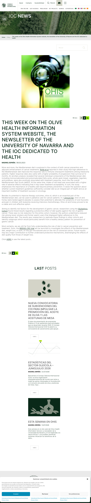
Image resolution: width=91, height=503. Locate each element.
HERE (9, 239)
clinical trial (69, 198)
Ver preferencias (74, 494)
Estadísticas (69, 8)
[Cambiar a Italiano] (85, 8)
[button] (87, 479)
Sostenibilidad (39, 3)
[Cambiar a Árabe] (76, 8)
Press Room (43, 8)
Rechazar (45, 494)
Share (75, 118)
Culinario (29, 3)
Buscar (52, 3)
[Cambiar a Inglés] (79, 8)
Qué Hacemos (34, 8)
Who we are (24, 8)
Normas (61, 8)
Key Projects (53, 8)
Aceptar (16, 494)
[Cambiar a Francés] (82, 8)
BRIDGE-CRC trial (27, 228)
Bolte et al (44, 169)
